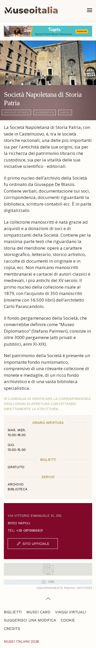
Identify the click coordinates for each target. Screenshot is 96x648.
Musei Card (38, 612)
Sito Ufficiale (36, 544)
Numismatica (44, 112)
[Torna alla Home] (31, 10)
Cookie (68, 620)
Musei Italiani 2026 (21, 641)
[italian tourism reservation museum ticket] (48, 31)
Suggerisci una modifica (30, 620)
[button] (89, 10)
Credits (12, 628)
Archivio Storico (16, 112)
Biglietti (13, 612)
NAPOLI (65, 112)
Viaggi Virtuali (70, 612)
